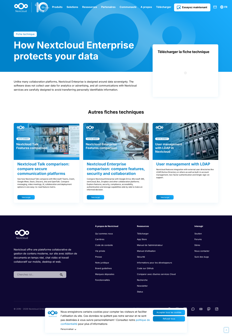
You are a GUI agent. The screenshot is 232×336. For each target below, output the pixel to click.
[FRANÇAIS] (224, 7)
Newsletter (142, 286)
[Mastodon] (208, 308)
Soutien (198, 233)
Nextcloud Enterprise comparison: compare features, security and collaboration (116, 169)
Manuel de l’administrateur (150, 245)
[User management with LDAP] (185, 141)
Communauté (128, 7)
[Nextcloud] (32, 7)
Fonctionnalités (102, 280)
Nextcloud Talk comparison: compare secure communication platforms (43, 169)
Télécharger (163, 7)
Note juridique (102, 262)
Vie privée (100, 251)
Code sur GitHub (145, 268)
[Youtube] (200, 308)
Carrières (99, 239)
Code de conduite (104, 245)
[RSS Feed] (216, 308)
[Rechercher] (61, 274)
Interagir (198, 226)
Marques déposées (104, 274)
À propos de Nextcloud (106, 226)
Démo (197, 245)
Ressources (89, 7)
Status (140, 291)
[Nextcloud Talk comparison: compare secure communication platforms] (46, 141)
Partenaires (108, 7)
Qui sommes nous (104, 233)
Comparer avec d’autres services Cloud (156, 274)
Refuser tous (169, 319)
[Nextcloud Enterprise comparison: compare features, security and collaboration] (116, 141)
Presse (98, 257)
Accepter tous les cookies (169, 312)
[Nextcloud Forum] (193, 308)
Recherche (142, 280)
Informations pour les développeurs (154, 262)
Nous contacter (201, 251)
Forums (198, 239)
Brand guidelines (103, 268)
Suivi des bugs (201, 257)
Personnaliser (67, 329)
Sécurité (141, 257)
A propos (146, 7)
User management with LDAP (183, 164)
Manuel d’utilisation (146, 251)
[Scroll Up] (226, 330)
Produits (57, 7)
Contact (215, 7)
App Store (142, 239)
